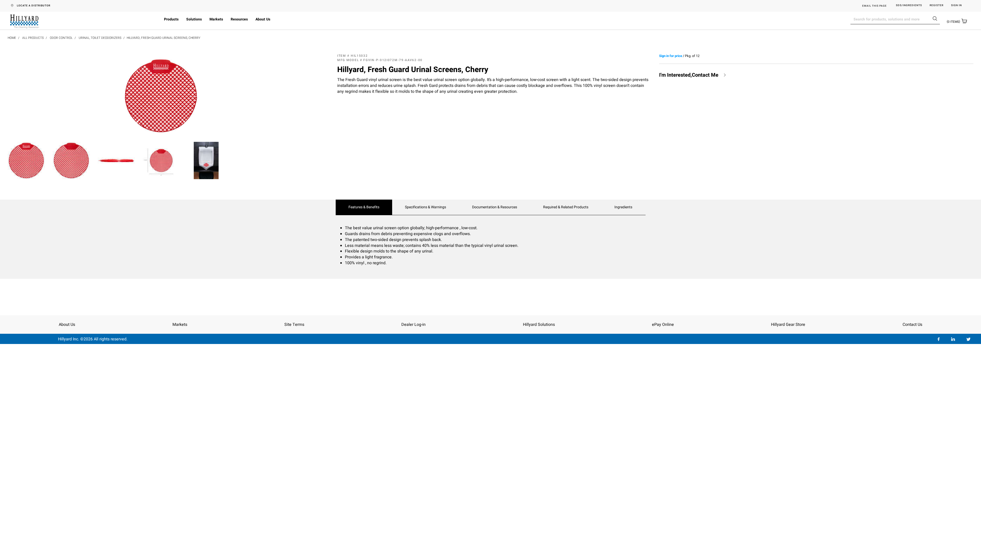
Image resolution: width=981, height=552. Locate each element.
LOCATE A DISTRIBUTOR (33, 5)
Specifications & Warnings (425, 207)
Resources (239, 19)
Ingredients (623, 207)
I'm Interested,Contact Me (688, 75)
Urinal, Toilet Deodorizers (100, 38)
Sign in (956, 5)
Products (171, 19)
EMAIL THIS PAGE (874, 6)
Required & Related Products (565, 207)
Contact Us (912, 324)
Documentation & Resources (494, 207)
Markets (216, 19)
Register (936, 5)
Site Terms (294, 324)
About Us (262, 19)
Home (12, 38)
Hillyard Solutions (539, 324)
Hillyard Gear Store (788, 324)
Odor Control (61, 38)
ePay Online (663, 324)
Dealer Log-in (413, 324)
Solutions (194, 19)
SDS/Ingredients (909, 5)
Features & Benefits (363, 207)
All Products (33, 38)
